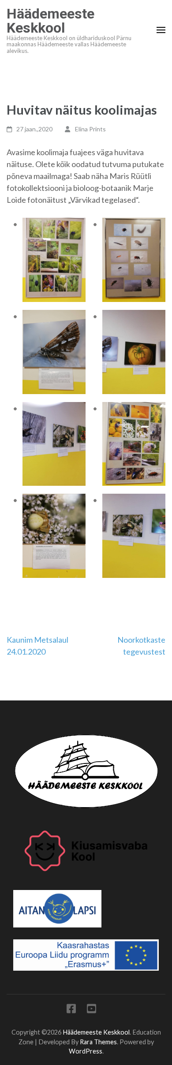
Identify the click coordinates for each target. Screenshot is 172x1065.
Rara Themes (98, 1042)
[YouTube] (91, 1010)
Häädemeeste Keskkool (50, 20)
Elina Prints (90, 129)
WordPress (85, 1051)
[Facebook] (71, 1010)
